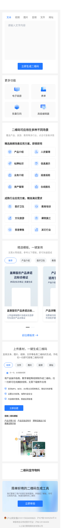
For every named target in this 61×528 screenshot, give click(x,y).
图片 (25, 17)
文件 (42, 17)
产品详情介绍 (10, 420)
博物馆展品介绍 (39, 420)
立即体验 (30, 503)
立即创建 (14, 408)
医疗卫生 (41, 260)
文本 (9, 17)
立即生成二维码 (30, 66)
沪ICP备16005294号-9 (46, 518)
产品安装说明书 (24, 420)
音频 (34, 17)
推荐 (10, 260)
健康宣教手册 (10, 423)
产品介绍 (26, 260)
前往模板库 (28, 335)
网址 (51, 17)
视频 (17, 17)
